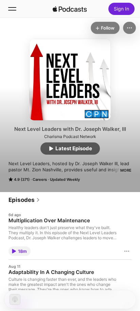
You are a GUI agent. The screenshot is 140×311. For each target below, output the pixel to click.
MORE (126, 170)
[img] (70, 8)
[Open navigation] (12, 8)
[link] (24, 200)
